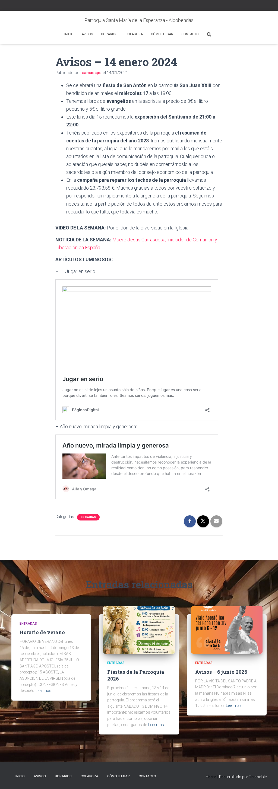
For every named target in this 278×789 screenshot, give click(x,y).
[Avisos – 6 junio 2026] (227, 629)
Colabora (134, 34)
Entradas (88, 517)
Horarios (109, 34)
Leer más (43, 690)
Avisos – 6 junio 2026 (221, 672)
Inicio (69, 34)
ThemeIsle (258, 777)
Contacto (190, 34)
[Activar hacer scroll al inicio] (267, 778)
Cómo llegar (162, 34)
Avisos (87, 34)
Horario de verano (42, 632)
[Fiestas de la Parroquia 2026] (139, 629)
